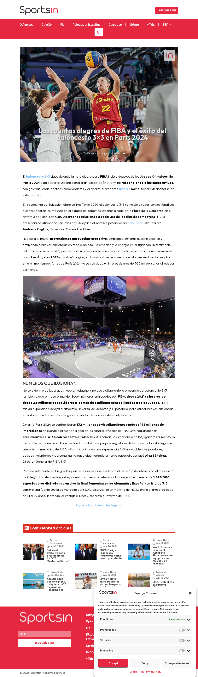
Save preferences (177, 663)
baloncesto (135, 223)
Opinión (46, 24)
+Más (151, 24)
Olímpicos (26, 24)
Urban (134, 24)
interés (124, 189)
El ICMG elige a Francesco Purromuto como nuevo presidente (111, 554)
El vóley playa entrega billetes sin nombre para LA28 (110, 583)
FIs (62, 24)
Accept (113, 663)
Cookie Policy (137, 671)
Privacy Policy (153, 671)
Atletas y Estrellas (87, 24)
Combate (115, 24)
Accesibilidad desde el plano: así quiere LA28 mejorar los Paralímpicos (56, 584)
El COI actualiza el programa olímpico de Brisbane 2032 (164, 586)
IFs (88, 628)
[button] (190, 593)
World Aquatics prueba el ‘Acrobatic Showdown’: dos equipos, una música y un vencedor (163, 555)
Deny (145, 663)
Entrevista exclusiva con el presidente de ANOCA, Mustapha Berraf (58, 555)
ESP (165, 24)
